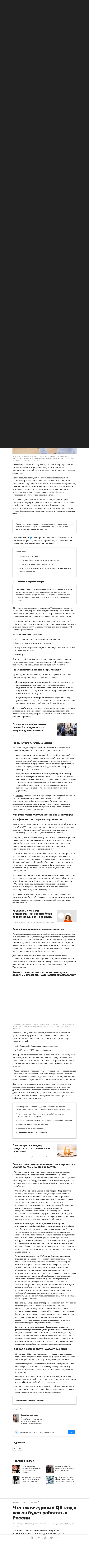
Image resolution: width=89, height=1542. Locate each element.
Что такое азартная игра (29, 556)
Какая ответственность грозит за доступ (36, 564)
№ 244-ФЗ (17, 611)
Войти (71, 1432)
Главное (32, 1540)
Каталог (45, 1540)
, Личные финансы (28, 736)
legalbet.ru (21, 791)
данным (19, 796)
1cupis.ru (49, 777)
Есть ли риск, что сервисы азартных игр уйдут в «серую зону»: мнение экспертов (45, 569)
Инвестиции (16, 736)
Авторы (15, 1408)
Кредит (15, 1157)
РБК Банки (16, 1502)
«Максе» (40, 1400)
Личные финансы (18, 922)
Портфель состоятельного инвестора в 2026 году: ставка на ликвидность (31, 1479)
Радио (57, 1540)
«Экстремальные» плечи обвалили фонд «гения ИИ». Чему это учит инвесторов (65, 1479)
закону (24, 1033)
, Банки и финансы (24, 1157)
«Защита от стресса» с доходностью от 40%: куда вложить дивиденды (64, 1468)
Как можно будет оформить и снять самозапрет (39, 560)
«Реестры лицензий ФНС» (28, 770)
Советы (51, 1540)
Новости (38, 1540)
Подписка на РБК (23, 1461)
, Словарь (48, 1157)
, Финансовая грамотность (44, 736)
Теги (22, 1408)
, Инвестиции (30, 922)
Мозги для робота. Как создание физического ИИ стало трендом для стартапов (31, 1469)
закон (42, 465)
